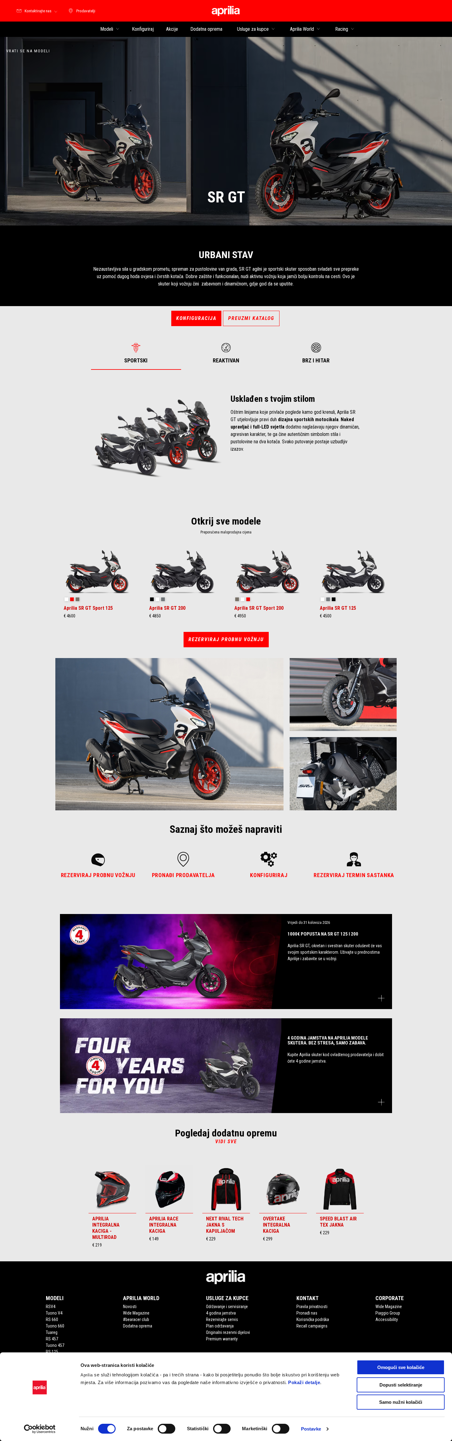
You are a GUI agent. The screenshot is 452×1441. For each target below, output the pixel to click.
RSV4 (50, 1306)
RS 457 (52, 1338)
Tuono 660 (55, 1325)
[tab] (136, 353)
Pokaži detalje (304, 1382)
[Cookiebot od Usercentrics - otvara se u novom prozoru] (40, 1429)
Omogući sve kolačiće (400, 1367)
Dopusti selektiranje (400, 1384)
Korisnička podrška (312, 1319)
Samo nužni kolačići (400, 1402)
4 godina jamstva (221, 1313)
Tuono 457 (55, 1345)
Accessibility (386, 1319)
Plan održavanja (220, 1325)
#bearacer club (136, 1319)
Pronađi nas (306, 1313)
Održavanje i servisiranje (227, 1306)
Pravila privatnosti (311, 1306)
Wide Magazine (136, 1313)
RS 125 (52, 1351)
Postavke (311, 1428)
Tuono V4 (54, 1313)
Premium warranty (222, 1338)
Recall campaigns (311, 1325)
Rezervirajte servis (222, 1319)
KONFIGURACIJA (196, 318)
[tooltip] (66, 599)
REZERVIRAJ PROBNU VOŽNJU (226, 639)
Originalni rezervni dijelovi (228, 1332)
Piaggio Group (387, 1313)
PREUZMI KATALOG (251, 318)
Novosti (130, 1306)
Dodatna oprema (137, 1325)
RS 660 (52, 1319)
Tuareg (51, 1332)
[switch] (166, 1429)
